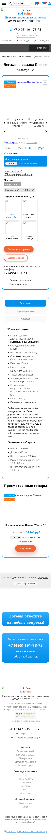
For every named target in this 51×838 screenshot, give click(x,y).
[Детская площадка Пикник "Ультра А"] (25, 98)
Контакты (25, 782)
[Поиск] (22, 3)
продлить (43, 577)
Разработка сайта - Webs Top (32, 831)
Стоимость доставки (20, 280)
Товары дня (25, 758)
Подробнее (25, 548)
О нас (26, 775)
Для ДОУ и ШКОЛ (25, 754)
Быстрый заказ (16, 257)
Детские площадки (25, 761)
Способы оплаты (18, 284)
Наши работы (25, 778)
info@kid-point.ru (27, 733)
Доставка (26, 786)
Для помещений (26, 751)
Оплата (25, 789)
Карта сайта (25, 793)
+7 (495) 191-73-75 (27, 29)
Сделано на (20, 584)
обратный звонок (25, 656)
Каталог (42, 48)
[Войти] (49, 3)
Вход (25, 806)
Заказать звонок (26, 35)
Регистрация (26, 803)
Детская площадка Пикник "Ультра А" (25, 525)
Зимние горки (25, 765)
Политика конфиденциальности (25, 721)
